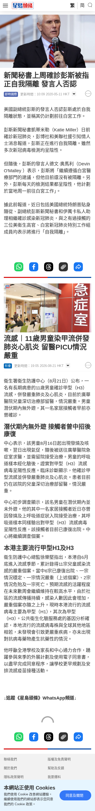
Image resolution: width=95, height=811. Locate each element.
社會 (8, 365)
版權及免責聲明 (59, 759)
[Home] (22, 5)
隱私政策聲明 (14, 777)
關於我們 (10, 768)
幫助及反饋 (56, 768)
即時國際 (11, 94)
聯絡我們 (10, 759)
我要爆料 (54, 777)
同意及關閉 (74, 795)
